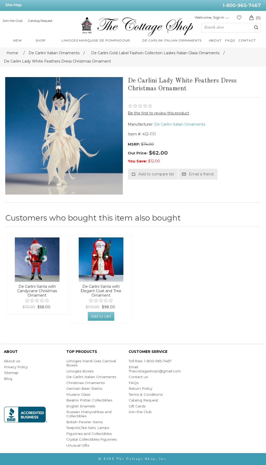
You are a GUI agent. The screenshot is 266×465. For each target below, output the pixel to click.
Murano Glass (78, 394)
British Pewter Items (84, 422)
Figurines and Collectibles (89, 434)
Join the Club (13, 21)
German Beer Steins (84, 388)
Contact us (138, 377)
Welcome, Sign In (209, 17)
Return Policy (140, 388)
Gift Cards (137, 406)
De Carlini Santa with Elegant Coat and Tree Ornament (101, 290)
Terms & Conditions (146, 394)
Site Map (13, 5)
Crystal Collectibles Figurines (91, 439)
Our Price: (138, 153)
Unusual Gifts (77, 445)
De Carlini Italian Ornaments (179, 124)
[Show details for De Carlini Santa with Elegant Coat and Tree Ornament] (101, 259)
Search (256, 27)
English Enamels (80, 406)
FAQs (133, 383)
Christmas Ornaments (85, 383)
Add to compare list (156, 174)
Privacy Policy (16, 367)
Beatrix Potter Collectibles (89, 400)
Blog (8, 379)
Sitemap (11, 373)
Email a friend (201, 174)
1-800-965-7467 (242, 5)
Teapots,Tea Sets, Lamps (87, 428)
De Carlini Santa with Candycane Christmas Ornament (37, 290)
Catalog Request (40, 21)
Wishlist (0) (239, 17)
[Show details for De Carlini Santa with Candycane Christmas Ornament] (37, 259)
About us (12, 361)
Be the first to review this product (158, 113)
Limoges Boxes (80, 371)
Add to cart (101, 316)
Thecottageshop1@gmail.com (155, 371)
